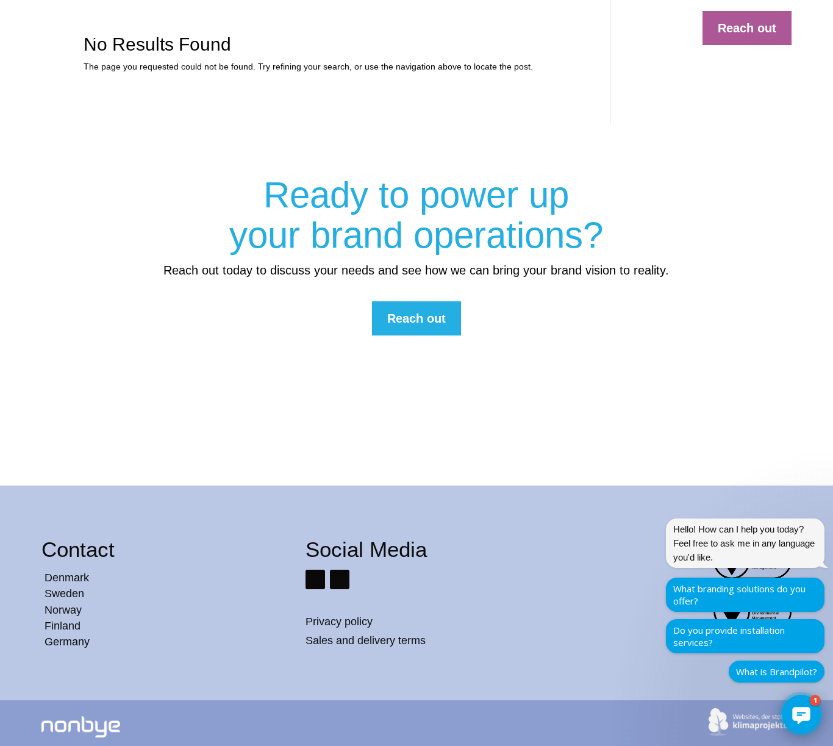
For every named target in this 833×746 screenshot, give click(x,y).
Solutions (333, 28)
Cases (436, 28)
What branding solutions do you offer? (739, 595)
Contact (576, 28)
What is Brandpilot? (776, 671)
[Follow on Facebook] (339, 579)
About (529, 28)
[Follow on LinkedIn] (315, 579)
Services (389, 28)
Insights (483, 28)
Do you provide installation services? (729, 636)
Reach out (747, 28)
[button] (801, 714)
